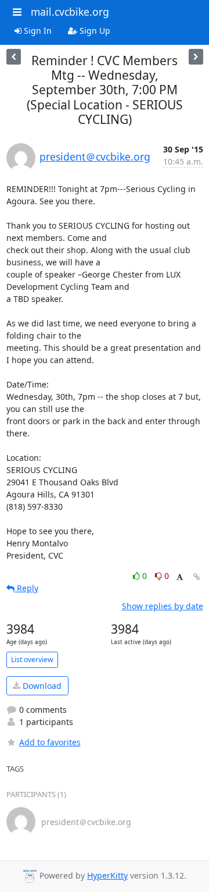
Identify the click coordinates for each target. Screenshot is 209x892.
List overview (32, 659)
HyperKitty (107, 875)
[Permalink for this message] (196, 577)
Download (41, 685)
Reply (26, 588)
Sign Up (93, 30)
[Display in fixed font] (180, 577)
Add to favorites (50, 742)
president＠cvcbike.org (94, 157)
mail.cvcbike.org (70, 12)
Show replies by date (162, 606)
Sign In (36, 30)
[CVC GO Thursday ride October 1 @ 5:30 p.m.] (13, 57)
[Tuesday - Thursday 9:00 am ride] (196, 57)
